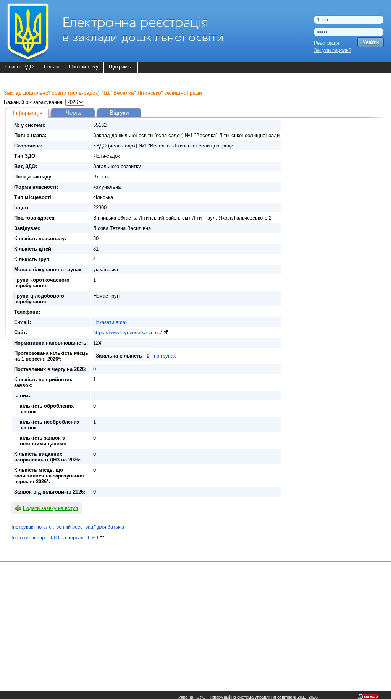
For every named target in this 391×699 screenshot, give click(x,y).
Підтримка (120, 67)
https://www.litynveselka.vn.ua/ (127, 332)
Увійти (370, 42)
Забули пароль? (332, 50)
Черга (73, 112)
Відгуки (119, 112)
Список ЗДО (19, 67)
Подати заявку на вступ (50, 508)
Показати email (110, 322)
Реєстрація (326, 43)
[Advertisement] (195, 618)
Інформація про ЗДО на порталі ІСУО (54, 537)
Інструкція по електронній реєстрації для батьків (67, 527)
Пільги (51, 67)
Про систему (84, 67)
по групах (165, 356)
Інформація (27, 113)
